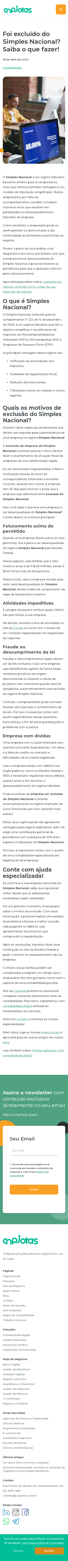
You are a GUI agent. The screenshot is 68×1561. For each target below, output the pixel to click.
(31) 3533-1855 (12, 1490)
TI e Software (11, 1398)
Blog (6, 1295)
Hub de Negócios (14, 1286)
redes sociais (50, 1032)
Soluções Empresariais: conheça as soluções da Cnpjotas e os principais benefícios (34, 1469)
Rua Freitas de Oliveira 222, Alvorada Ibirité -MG (33, 1486)
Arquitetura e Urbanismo (19, 1384)
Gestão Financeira (14, 1340)
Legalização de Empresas (19, 1349)
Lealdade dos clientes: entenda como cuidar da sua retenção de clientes (32, 287)
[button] (61, 9)
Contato (8, 1300)
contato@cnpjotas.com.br (20, 1495)
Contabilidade (12, 67)
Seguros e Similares (15, 1403)
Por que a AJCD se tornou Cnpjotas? (26, 1462)
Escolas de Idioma (14, 1442)
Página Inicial (11, 1276)
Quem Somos (11, 1290)
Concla (17, 628)
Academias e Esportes (17, 1438)
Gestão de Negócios (16, 1389)
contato (22, 1019)
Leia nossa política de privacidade (43, 1542)
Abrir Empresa (12, 1310)
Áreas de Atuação (14, 1305)
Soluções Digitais (14, 1374)
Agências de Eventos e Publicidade (25, 1418)
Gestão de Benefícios (17, 1369)
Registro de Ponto (15, 1379)
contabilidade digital (17, 1006)
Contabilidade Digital (16, 1335)
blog (6, 1042)
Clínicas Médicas (13, 1423)
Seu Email (22, 1139)
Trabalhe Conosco (15, 1320)
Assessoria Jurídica (15, 1344)
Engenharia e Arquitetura (19, 1428)
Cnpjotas (20, 991)
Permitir (49, 1551)
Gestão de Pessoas (15, 1393)
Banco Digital (11, 1364)
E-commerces (12, 1433)
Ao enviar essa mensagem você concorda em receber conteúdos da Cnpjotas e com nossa (31, 1170)
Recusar (19, 1551)
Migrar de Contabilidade (18, 1315)
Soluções (9, 1281)
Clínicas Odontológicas (18, 1447)
